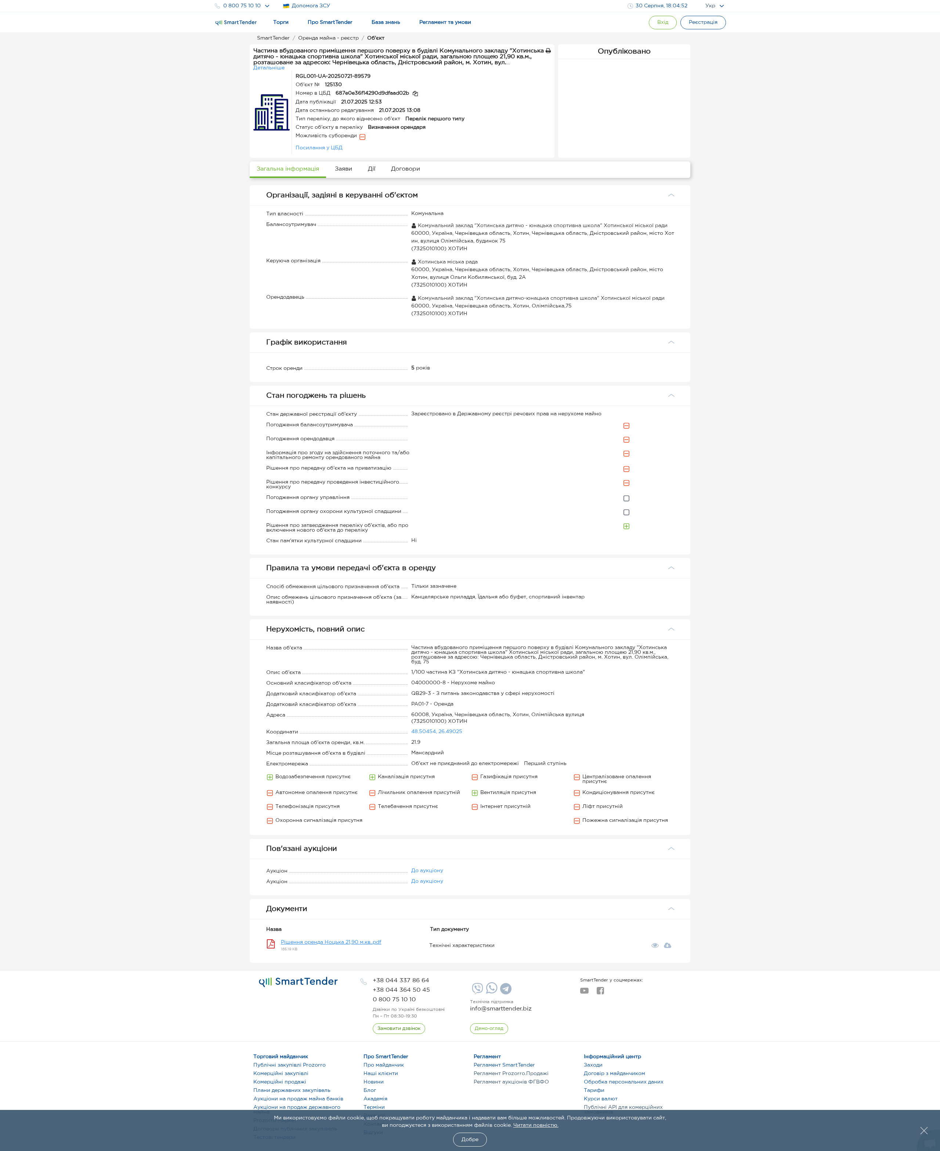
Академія (375, 1099)
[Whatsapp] (490, 992)
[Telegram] (504, 991)
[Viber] (476, 991)
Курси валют (601, 1099)
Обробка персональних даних (624, 1082)
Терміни (374, 1107)
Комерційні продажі (279, 1082)
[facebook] (600, 993)
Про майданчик (384, 1065)
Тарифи (594, 1090)
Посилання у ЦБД (319, 148)
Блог (370, 1090)
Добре (470, 1139)
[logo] (298, 982)
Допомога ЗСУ (311, 6)
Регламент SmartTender (504, 1065)
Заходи (593, 1065)
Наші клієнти (381, 1073)
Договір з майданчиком (614, 1073)
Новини (374, 1082)
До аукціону (427, 870)
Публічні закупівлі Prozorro (289, 1065)
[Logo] (236, 22)
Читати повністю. (535, 1125)
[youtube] (584, 993)
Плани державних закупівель (291, 1090)
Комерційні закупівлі (280, 1073)
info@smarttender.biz (501, 1009)
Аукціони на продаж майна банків (298, 1099)
